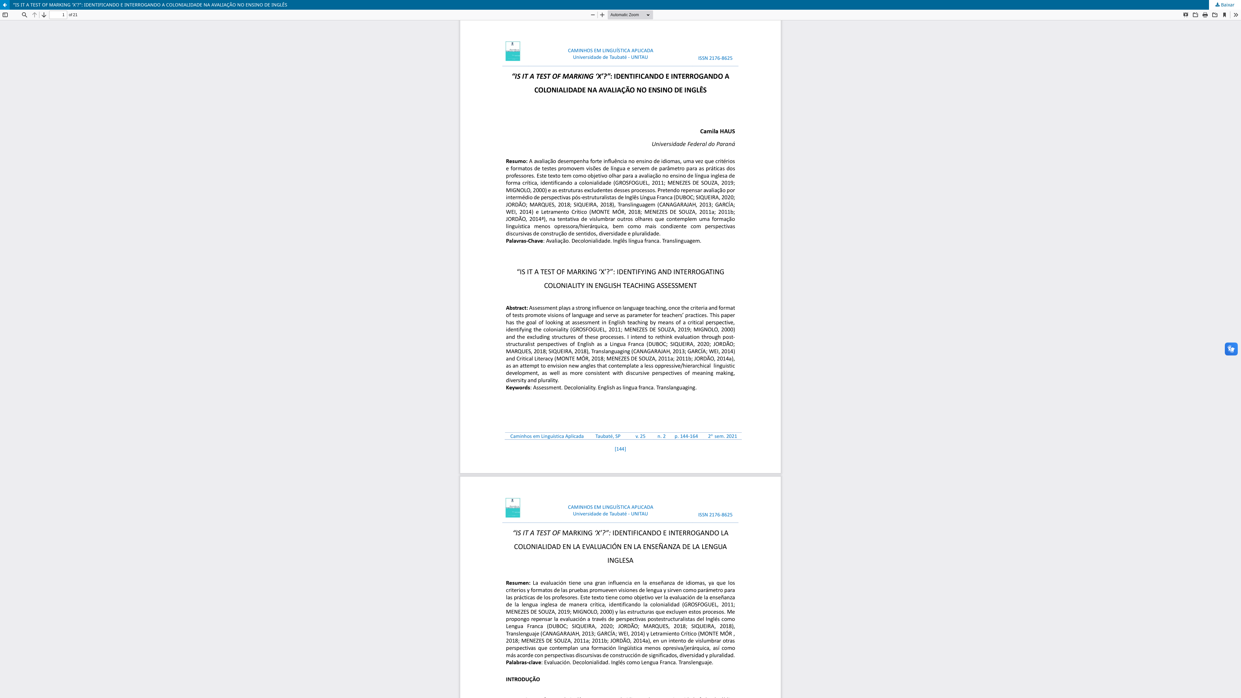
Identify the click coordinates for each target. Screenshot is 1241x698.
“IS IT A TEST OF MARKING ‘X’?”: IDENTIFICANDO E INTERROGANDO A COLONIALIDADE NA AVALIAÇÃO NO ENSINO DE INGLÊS (150, 5)
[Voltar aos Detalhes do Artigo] (5, 5)
